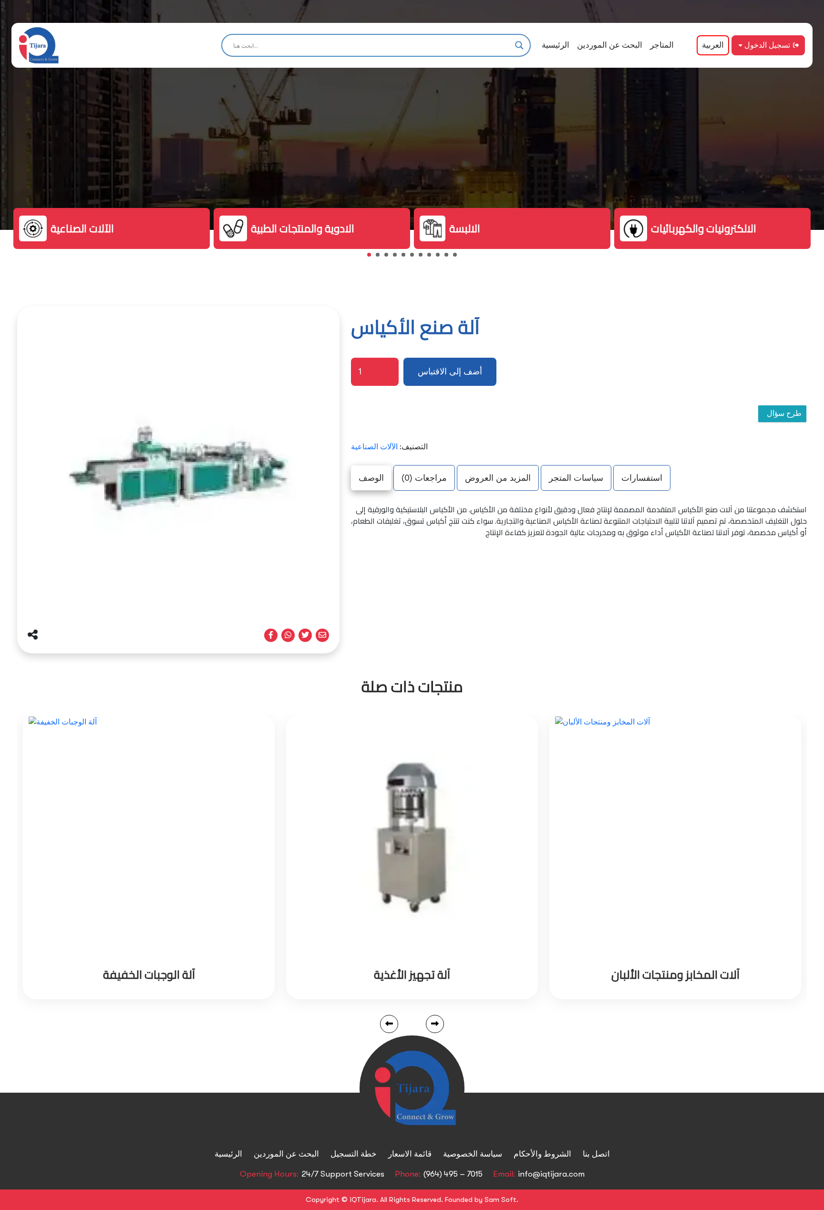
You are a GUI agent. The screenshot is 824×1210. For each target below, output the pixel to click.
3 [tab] (389, 257)
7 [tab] (423, 257)
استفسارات (641, 478)
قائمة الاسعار (410, 1153)
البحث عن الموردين (609, 45)
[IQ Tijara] (39, 45)
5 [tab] (406, 257)
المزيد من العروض (498, 478)
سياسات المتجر (576, 478)
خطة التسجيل (353, 1153)
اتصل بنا (596, 1153)
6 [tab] (415, 257)
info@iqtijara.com (551, 1174)
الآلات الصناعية (374, 447)
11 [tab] (458, 257)
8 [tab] (432, 257)
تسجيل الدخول (767, 45)
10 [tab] (449, 257)
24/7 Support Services (342, 1174)
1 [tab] (372, 257)
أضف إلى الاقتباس (450, 371)
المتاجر (662, 45)
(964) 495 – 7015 (453, 1174)
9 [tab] (440, 257)
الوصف (371, 478)
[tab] (371, 478)
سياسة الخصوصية (472, 1153)
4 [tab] (397, 257)
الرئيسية (555, 45)
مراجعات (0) (424, 478)
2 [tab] (380, 257)
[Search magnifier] (519, 45)
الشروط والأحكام (542, 1153)
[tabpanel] (111, 228)
